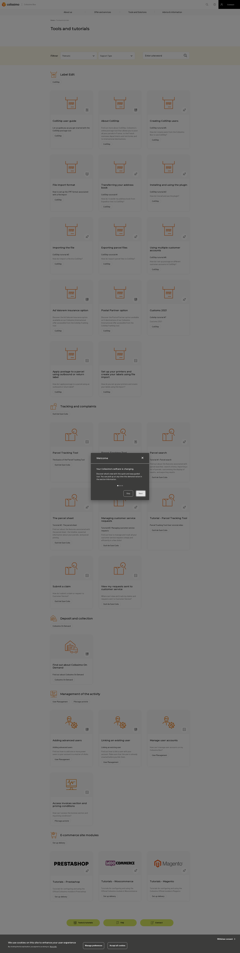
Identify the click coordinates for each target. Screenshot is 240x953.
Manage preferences (93, 946)
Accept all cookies (117, 946)
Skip (128, 493)
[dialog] (120, 476)
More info (53, 946)
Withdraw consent (225, 939)
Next (141, 493)
